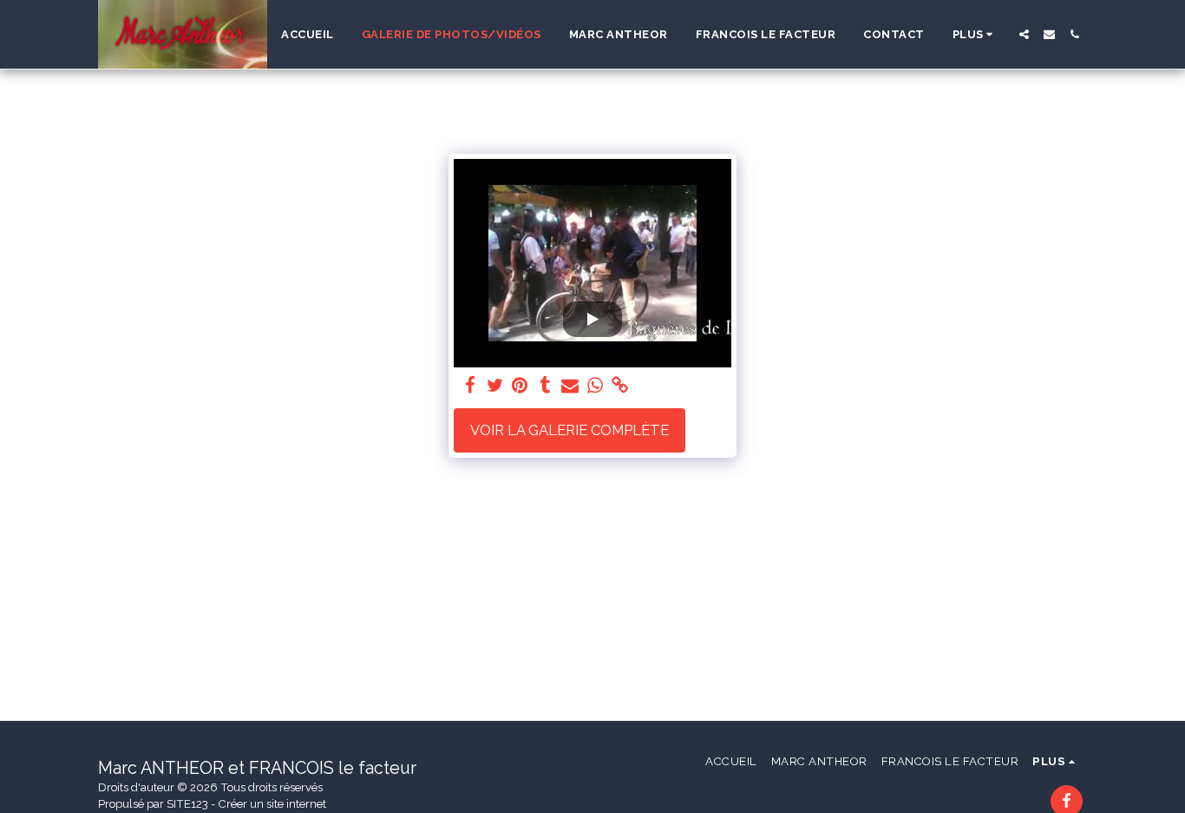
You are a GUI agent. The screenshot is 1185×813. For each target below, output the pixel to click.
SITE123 (187, 803)
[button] (1024, 34)
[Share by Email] (570, 385)
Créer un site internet (272, 803)
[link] (621, 385)
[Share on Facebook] (470, 385)
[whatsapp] (595, 385)
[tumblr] (545, 385)
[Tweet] (495, 385)
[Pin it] (520, 385)
